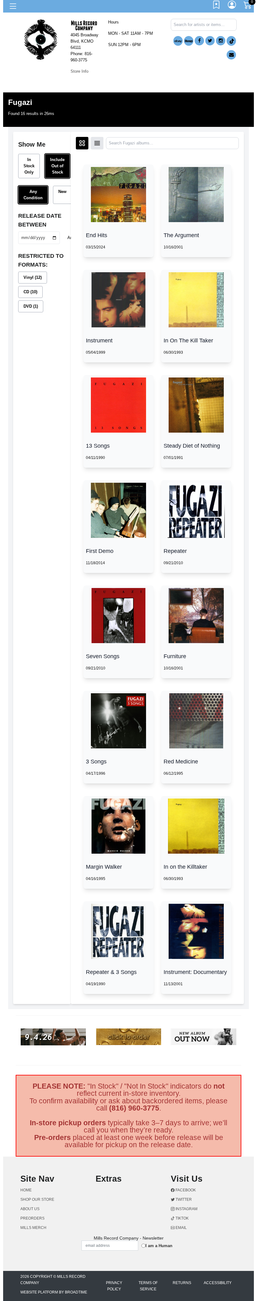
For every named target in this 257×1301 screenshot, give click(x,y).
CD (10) (30, 291)
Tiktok (182, 1218)
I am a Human (158, 1245)
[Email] (231, 54)
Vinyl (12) (33, 277)
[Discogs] (188, 40)
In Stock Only (29, 165)
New (62, 191)
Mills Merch (33, 1228)
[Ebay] (178, 40)
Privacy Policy (114, 1286)
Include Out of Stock (57, 165)
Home (26, 1190)
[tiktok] (231, 40)
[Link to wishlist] (216, 6)
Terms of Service (148, 1286)
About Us (29, 1209)
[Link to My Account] (232, 6)
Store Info (79, 71)
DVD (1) (31, 306)
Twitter (183, 1199)
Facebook (185, 1190)
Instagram (186, 1209)
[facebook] (199, 40)
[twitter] (210, 40)
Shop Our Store (37, 1199)
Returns (182, 1283)
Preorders (32, 1218)
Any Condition (33, 194)
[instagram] (220, 40)
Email (181, 1228)
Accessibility (218, 1283)
